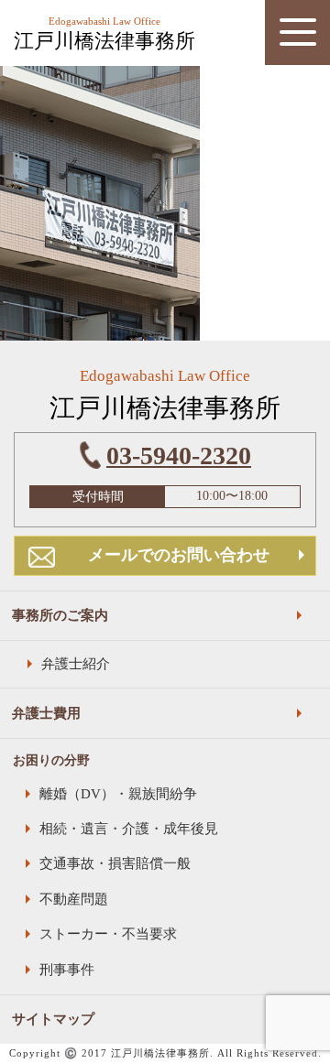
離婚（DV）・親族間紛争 (118, 793)
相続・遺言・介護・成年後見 (128, 828)
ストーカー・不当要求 (108, 933)
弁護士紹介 (75, 663)
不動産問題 (73, 898)
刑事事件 (66, 969)
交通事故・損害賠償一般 (115, 863)
